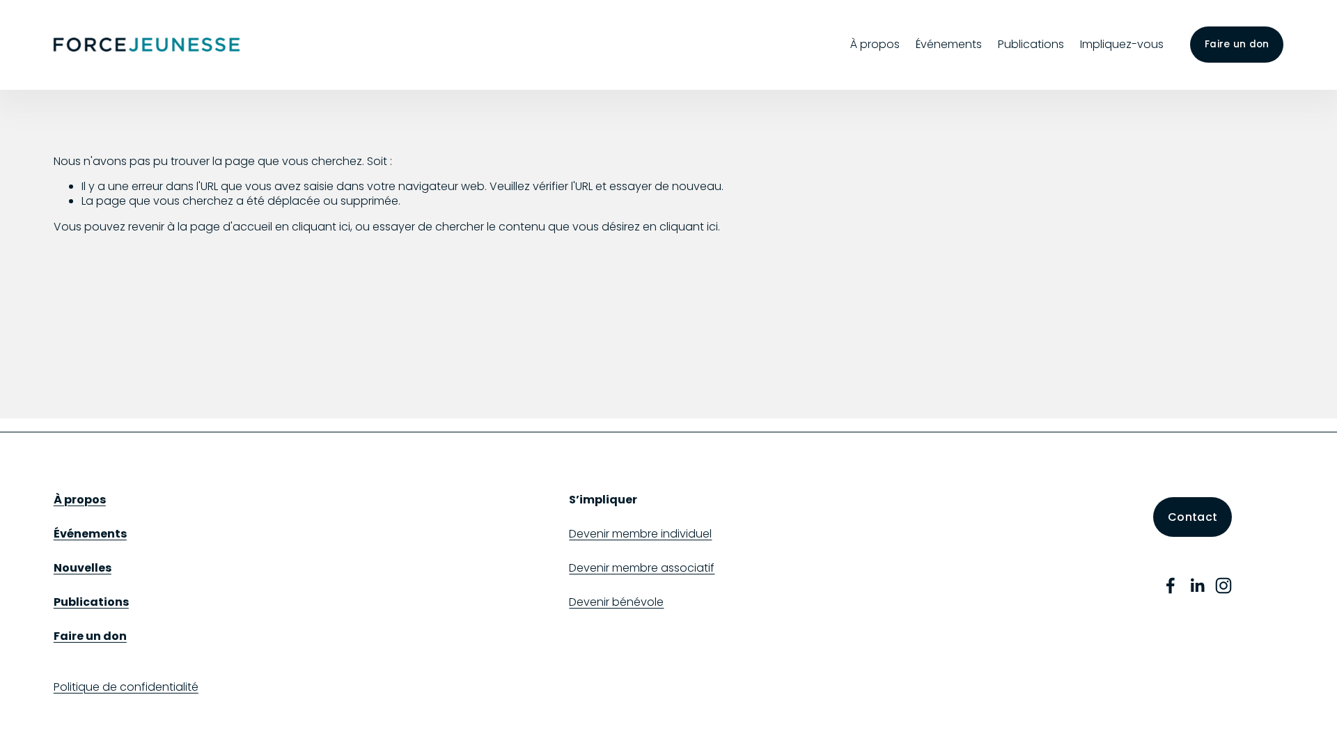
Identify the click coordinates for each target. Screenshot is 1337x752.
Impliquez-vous (1122, 44)
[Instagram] (1223, 585)
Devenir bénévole (616, 602)
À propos (875, 44)
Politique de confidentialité (126, 687)
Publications (1031, 44)
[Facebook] (1170, 585)
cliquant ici (321, 227)
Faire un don (1237, 44)
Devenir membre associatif (641, 568)
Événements (949, 44)
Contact (1192, 517)
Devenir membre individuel (640, 534)
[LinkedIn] (1197, 585)
